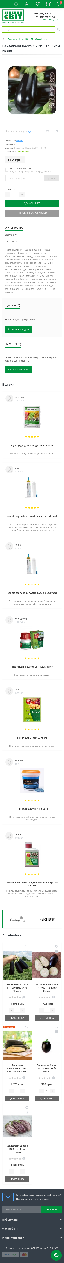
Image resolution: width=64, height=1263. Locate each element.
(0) (29, 131)
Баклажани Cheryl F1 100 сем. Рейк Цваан (47, 1068)
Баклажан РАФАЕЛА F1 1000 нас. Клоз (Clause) (47, 987)
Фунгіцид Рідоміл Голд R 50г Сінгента (32, 445)
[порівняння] (27, 951)
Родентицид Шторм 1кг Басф (32, 808)
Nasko (19, 140)
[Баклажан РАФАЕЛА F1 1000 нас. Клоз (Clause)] (46, 965)
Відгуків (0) (11, 234)
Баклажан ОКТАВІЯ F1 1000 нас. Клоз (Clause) (17, 987)
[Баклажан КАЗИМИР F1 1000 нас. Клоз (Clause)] (17, 1045)
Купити (51, 178)
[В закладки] (27, 946)
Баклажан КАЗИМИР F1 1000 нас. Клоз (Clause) (17, 1068)
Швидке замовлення (32, 213)
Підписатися (51, 1209)
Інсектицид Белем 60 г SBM (32, 737)
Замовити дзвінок (51, 19)
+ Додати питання (18, 369)
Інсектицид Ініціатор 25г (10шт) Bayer (32, 666)
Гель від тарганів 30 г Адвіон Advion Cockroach (32, 516)
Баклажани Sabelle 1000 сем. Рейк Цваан (17, 1149)
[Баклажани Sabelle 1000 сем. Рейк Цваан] (17, 1126)
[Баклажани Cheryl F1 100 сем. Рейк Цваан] (46, 1045)
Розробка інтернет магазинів (19, 1248)
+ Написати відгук (18, 329)
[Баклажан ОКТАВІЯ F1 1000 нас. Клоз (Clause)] (17, 965)
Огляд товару (14, 227)
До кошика (32, 203)
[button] (26, 4)
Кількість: (10, 189)
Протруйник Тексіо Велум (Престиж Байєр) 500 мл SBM (32, 884)
